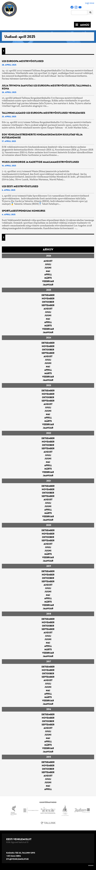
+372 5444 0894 (13, 855)
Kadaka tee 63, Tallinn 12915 (20, 852)
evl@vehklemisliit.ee (17, 859)
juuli (48, 264)
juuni (48, 267)
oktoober (48, 302)
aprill (48, 274)
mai (48, 271)
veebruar (48, 281)
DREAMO (91, 865)
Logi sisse (89, 3)
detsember (48, 295)
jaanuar (48, 284)
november (48, 298)
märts (48, 278)
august (48, 261)
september (48, 305)
